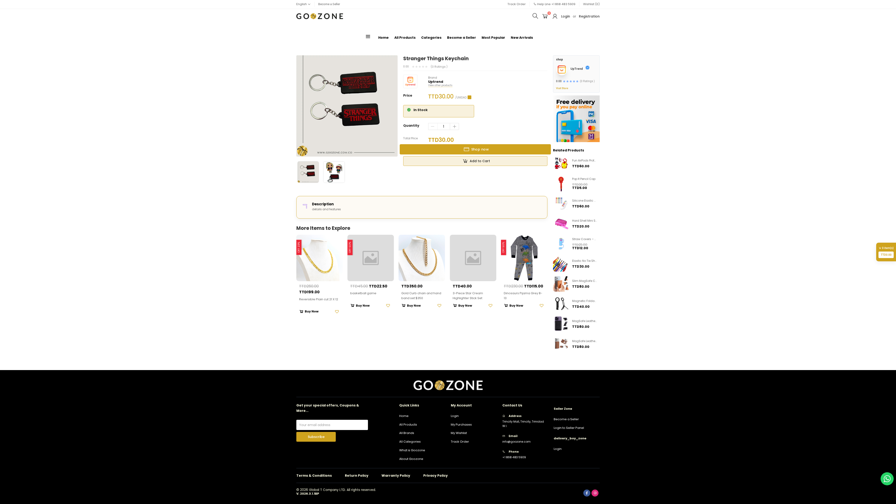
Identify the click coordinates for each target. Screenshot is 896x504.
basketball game (363, 293)
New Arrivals (522, 37)
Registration (589, 16)
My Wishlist (459, 433)
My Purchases (461, 424)
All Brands (406, 433)
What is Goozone (412, 450)
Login (565, 16)
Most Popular (493, 37)
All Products (405, 37)
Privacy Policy (435, 475)
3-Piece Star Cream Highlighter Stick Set (468, 295)
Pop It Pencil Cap (583, 179)
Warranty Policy (396, 475)
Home (383, 37)
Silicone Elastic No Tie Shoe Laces (596, 201)
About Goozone (411, 459)
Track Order (517, 4)
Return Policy (356, 475)
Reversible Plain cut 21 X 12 (318, 299)
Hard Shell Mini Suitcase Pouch (594, 221)
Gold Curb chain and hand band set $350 (421, 295)
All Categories (410, 441)
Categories (431, 37)
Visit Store (562, 88)
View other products (440, 85)
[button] (303, 4)
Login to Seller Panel (569, 428)
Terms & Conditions (314, 475)
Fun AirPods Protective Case (591, 160)
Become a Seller (329, 4)
